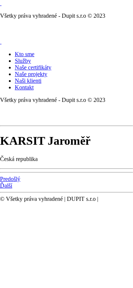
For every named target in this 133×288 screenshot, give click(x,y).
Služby (23, 61)
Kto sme (24, 54)
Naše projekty (31, 74)
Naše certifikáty (33, 67)
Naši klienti (28, 81)
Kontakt (24, 87)
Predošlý (10, 179)
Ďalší (6, 185)
